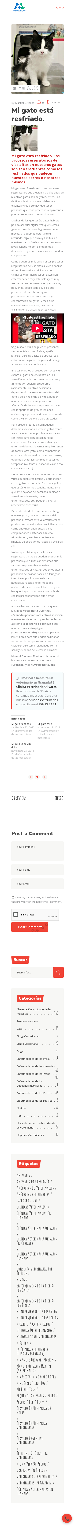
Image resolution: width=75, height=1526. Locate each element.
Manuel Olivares (24, 102)
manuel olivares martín (37, 1360)
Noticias (55, 102)
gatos (46, 1324)
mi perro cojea (46, 1377)
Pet (19, 1115)
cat (35, 1200)
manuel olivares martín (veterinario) (34, 1368)
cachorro (23, 1200)
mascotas (26, 1377)
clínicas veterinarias (32, 1207)
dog (22, 1279)
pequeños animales (30, 1395)
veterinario (25, 1476)
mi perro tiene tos (32, 1383)
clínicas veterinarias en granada (34, 1215)
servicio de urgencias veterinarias (32, 1425)
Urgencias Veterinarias (30, 1135)
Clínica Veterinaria (27, 1043)
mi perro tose (26, 1389)
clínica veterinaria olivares (37, 1228)
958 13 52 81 (47, 704)
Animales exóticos (27, 1021)
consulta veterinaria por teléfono (34, 1271)
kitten (24, 1343)
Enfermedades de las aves (33, 1058)
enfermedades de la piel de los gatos (36, 1288)
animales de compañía (33, 1182)
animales (23, 1175)
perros (21, 1402)
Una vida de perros (33, 1464)
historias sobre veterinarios (36, 1336)
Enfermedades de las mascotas (36, 1066)
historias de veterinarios (34, 1330)
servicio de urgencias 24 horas (34, 1410)
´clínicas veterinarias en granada (35, 1491)
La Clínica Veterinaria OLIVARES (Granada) (32, 1351)
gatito (24, 1324)
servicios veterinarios (43, 700)
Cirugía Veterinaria (28, 1036)
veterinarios (46, 1476)
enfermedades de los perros (39, 1318)
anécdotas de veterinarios (35, 1188)
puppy (40, 1402)
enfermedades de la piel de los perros (36, 1303)
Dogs (20, 1051)
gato (35, 1324)
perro (51, 1395)
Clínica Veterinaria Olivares (36, 687)
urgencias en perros (31, 1470)
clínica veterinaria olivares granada (37, 1256)
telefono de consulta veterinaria (32, 1455)
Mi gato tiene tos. (21, 723)
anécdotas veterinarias (33, 1194)
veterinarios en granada (34, 1483)
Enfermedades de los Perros (34, 1093)
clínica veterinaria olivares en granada (37, 1241)
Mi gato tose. (45, 723)
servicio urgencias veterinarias (30, 1440)
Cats (19, 1028)
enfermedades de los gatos (38, 1311)
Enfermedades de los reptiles (34, 1100)
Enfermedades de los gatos (33, 1073)
